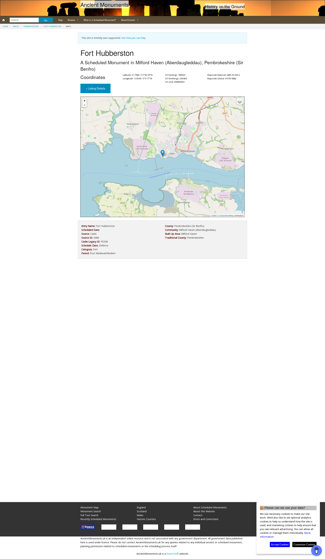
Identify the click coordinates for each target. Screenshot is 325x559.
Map (60, 20)
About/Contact (128, 20)
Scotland (142, 511)
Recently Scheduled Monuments (98, 519)
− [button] (84, 105)
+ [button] (84, 100)
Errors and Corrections (205, 519)
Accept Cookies (280, 544)
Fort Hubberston (52, 26)
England (141, 507)
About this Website (204, 511)
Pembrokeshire (31, 26)
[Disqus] (162, 362)
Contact (197, 515)
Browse (71, 20)
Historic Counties (146, 519)
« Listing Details (95, 88)
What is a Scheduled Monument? (99, 20)
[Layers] (240, 101)
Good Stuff (172, 553)
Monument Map (89, 507)
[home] (3, 20)
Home (5, 26)
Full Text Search (89, 515)
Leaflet (214, 215)
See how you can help (133, 37)
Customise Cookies (304, 544)
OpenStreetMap (226, 215)
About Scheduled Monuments (210, 507)
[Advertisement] (162, 289)
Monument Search (90, 511)
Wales (16, 26)
